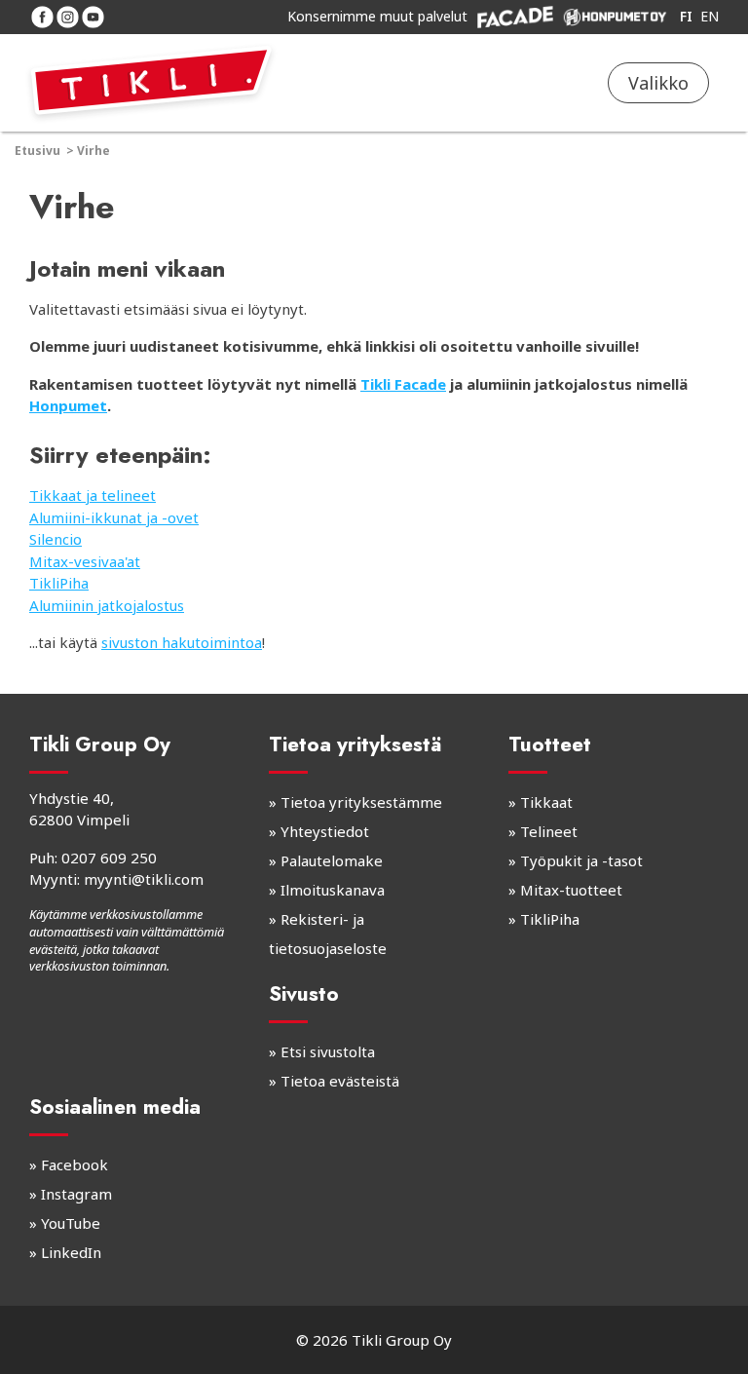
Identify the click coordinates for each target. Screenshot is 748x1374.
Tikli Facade (403, 384)
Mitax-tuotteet (571, 889)
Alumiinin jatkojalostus (106, 605)
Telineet (549, 831)
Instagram (76, 1193)
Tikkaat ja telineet (92, 495)
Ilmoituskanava (332, 889)
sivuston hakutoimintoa (181, 642)
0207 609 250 (109, 857)
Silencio (55, 539)
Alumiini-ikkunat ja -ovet (114, 517)
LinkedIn (71, 1252)
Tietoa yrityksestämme (361, 802)
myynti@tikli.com (144, 879)
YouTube (70, 1223)
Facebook (74, 1164)
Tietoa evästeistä (339, 1080)
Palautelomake (331, 860)
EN (709, 16)
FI (686, 16)
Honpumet (68, 405)
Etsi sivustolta (327, 1051)
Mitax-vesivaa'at (84, 561)
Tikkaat (546, 802)
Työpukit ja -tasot (581, 860)
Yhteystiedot (324, 831)
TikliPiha (59, 582)
